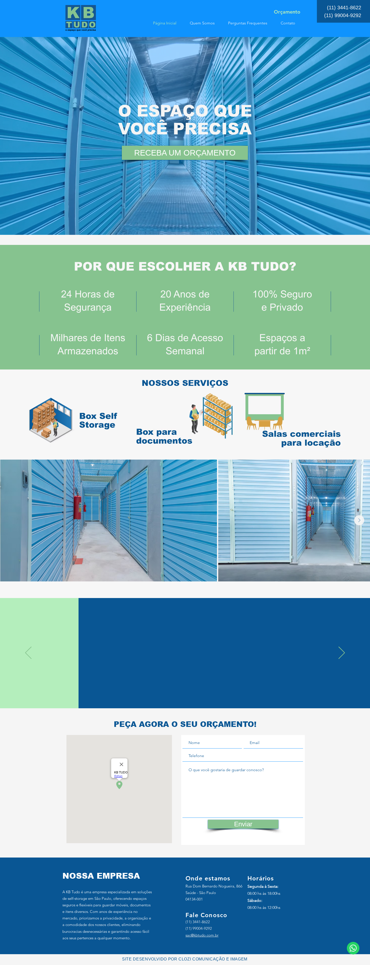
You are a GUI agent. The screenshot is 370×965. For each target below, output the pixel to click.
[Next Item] (359, 520)
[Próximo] (342, 653)
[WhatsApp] (353, 948)
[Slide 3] (190, 695)
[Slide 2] (185, 695)
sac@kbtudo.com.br (202, 935)
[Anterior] (28, 653)
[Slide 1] (179, 695)
